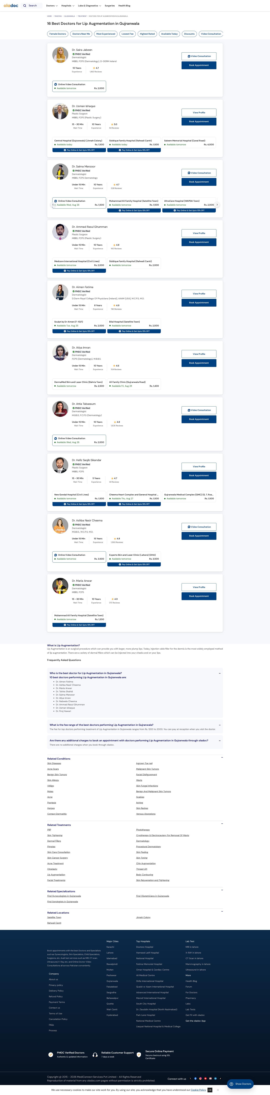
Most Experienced (105, 33)
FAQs (51, 1025)
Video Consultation (211, 33)
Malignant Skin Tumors (147, 769)
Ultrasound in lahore (196, 969)
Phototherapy (143, 829)
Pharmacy (191, 998)
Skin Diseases (54, 763)
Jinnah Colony (143, 917)
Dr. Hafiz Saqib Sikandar (86, 460)
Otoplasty (52, 869)
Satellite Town (54, 917)
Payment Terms (57, 1002)
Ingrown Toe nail (144, 763)
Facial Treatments (56, 880)
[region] (136, 34)
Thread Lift (141, 869)
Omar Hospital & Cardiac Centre (152, 969)
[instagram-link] (200, 1078)
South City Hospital (146, 1003)
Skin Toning (142, 857)
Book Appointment (199, 65)
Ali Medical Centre (145, 975)
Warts (139, 780)
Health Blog (191, 981)
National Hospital (144, 958)
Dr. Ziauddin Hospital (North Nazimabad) (156, 1009)
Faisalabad (112, 986)
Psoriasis (51, 802)
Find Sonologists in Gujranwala (62, 901)
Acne (49, 797)
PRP (49, 829)
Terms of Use (55, 1013)
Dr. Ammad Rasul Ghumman (89, 227)
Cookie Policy (198, 1090)
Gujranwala (69, 16)
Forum (189, 986)
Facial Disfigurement (146, 774)
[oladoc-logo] (11, 5)
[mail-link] (210, 1078)
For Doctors (191, 992)
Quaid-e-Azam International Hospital (155, 986)
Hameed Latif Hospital (147, 952)
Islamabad (112, 958)
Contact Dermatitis (57, 813)
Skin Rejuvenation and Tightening (152, 880)
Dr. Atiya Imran (81, 347)
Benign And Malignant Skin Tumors (153, 791)
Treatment (82, 16)
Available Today (169, 33)
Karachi (110, 947)
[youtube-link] (205, 1078)
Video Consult (201, 56)
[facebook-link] (195, 1078)
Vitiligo (50, 785)
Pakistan (58, 16)
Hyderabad (112, 1015)
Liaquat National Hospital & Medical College (158, 1026)
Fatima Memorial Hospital (149, 964)
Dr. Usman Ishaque (83, 106)
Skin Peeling (142, 852)
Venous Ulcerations (145, 813)
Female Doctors (58, 33)
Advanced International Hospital (152, 992)
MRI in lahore (192, 947)
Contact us (54, 1007)
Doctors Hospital (144, 947)
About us (53, 979)
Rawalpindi (112, 964)
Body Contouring (144, 874)
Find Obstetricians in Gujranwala (152, 896)
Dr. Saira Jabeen (82, 50)
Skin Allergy (53, 780)
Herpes (51, 808)
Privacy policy (56, 985)
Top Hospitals (143, 941)
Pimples (51, 846)
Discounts (189, 33)
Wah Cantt (112, 1009)
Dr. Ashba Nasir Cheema (87, 520)
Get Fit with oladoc (195, 1015)
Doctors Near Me (81, 33)
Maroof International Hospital (150, 998)
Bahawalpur (112, 998)
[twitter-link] (190, 1078)
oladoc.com (93, 1080)
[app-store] (200, 1030)
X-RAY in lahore (193, 952)
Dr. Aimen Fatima (82, 287)
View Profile (199, 112)
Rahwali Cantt (54, 923)
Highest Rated (147, 33)
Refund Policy (56, 996)
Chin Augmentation (146, 863)
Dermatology (142, 841)
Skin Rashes (142, 808)
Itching (139, 802)
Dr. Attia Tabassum (84, 404)
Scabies (140, 797)
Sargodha (111, 992)
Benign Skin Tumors (57, 774)
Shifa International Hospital (149, 981)
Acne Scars (53, 769)
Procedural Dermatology (148, 846)
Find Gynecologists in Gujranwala (64, 896)
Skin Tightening (54, 835)
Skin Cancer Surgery (57, 857)
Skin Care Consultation (58, 852)
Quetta (110, 1003)
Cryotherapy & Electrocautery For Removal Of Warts (162, 835)
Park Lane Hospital (145, 1015)
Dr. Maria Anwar (82, 581)
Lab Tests (190, 1009)
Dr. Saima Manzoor (83, 166)
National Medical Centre (148, 1021)
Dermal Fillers (54, 841)
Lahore (110, 952)
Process (53, 1030)
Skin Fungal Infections (147, 785)
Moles (50, 791)
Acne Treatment (55, 863)
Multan (110, 969)
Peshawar (111, 975)
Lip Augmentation (56, 874)
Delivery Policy (56, 990)
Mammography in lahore (198, 964)
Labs (188, 1003)
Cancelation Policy (58, 1019)
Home (49, 16)
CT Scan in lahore (194, 958)
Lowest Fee (127, 33)
